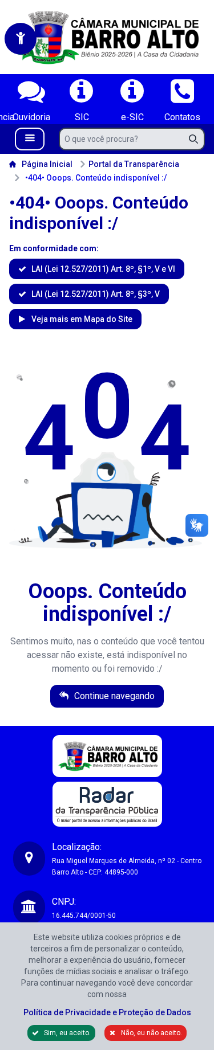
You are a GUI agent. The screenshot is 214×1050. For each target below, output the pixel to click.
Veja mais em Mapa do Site (81, 319)
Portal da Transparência (133, 164)
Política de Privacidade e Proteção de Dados (107, 1012)
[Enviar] (197, 139)
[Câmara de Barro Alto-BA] (107, 37)
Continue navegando (113, 696)
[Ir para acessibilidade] (20, 39)
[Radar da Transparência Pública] (107, 804)
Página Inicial (47, 164)
